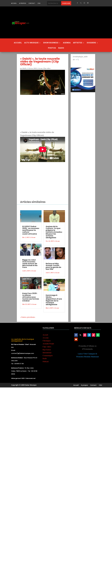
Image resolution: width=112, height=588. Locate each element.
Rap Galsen (47, 349)
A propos (22, 3)
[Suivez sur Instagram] (84, 3)
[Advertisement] (73, 22)
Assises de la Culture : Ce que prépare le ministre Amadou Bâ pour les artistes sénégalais (54, 232)
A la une (40, 68)
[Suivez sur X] (81, 3)
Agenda (67, 43)
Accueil (14, 3)
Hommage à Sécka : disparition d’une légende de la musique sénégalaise (54, 300)
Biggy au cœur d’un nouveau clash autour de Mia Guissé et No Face (30, 264)
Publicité (46, 361)
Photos (52, 48)
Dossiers (91, 43)
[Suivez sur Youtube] (88, 3)
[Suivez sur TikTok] (93, 335)
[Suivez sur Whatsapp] (98, 335)
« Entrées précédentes (27, 317)
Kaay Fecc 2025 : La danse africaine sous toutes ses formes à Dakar (30, 297)
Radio (61, 48)
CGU (39, 3)
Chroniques (47, 340)
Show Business (50, 43)
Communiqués (48, 355)
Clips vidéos (47, 68)
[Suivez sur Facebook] (77, 3)
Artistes (77, 43)
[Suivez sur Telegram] (89, 335)
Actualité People (48, 343)
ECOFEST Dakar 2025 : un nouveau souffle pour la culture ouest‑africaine (30, 230)
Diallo (24, 68)
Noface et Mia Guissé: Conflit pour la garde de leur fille (53, 266)
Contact (32, 3)
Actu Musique (31, 43)
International (47, 352)
